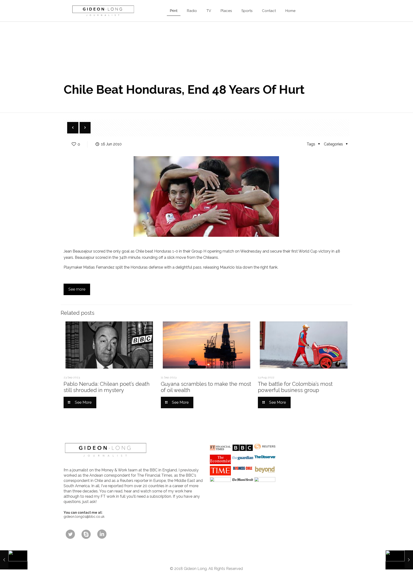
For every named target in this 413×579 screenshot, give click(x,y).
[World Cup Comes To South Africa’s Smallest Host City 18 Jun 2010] (399, 559)
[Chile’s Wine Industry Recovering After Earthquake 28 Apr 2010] (13, 559)
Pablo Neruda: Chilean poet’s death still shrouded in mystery (107, 387)
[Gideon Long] (102, 11)
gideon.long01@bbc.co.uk (84, 516)
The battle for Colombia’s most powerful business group (295, 387)
